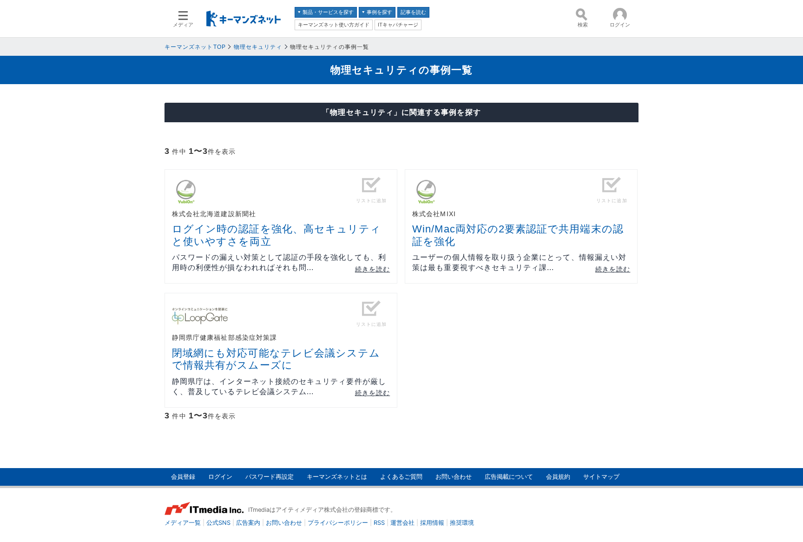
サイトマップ (601, 476)
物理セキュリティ (258, 47)
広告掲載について (509, 476)
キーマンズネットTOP (195, 47)
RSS (379, 522)
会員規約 (558, 476)
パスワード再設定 (269, 476)
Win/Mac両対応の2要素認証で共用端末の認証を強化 (518, 235)
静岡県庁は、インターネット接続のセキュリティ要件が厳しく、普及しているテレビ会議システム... (279, 386)
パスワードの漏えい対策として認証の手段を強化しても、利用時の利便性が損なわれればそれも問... (279, 262)
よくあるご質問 (401, 476)
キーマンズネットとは (337, 476)
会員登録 (183, 476)
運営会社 (402, 522)
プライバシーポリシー (338, 522)
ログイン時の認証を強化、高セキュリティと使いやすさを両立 (276, 235)
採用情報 (432, 522)
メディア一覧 (183, 522)
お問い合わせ (453, 476)
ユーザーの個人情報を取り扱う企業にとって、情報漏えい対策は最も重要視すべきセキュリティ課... (519, 262)
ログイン (220, 476)
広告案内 (248, 522)
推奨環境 (462, 522)
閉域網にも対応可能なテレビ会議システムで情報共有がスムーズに (276, 359)
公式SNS (218, 522)
